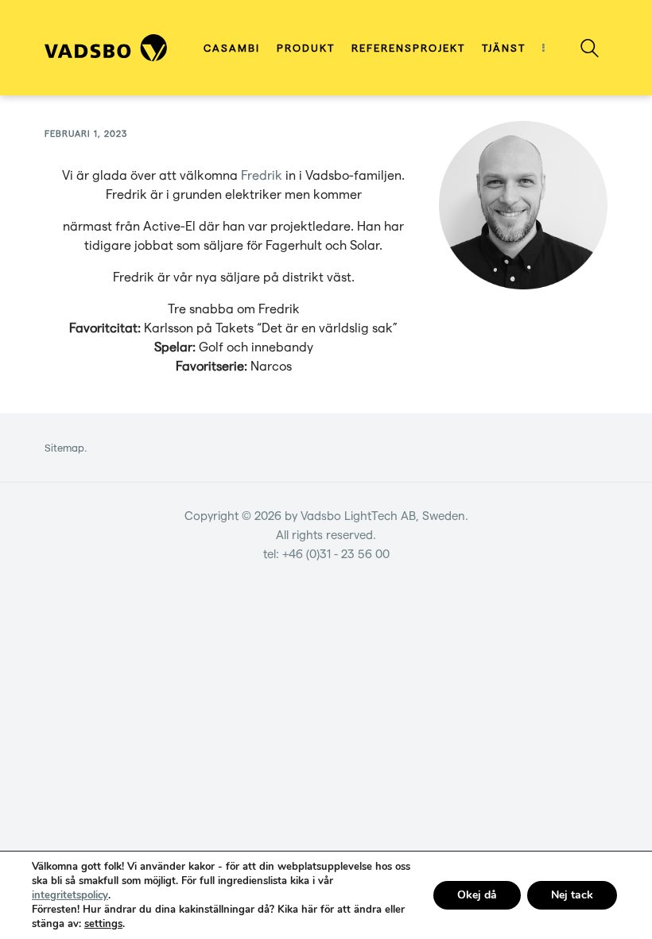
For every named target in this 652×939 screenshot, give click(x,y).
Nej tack (572, 894)
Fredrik (263, 174)
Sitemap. (66, 447)
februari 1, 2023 (86, 133)
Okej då (477, 894)
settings (103, 924)
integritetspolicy (70, 895)
